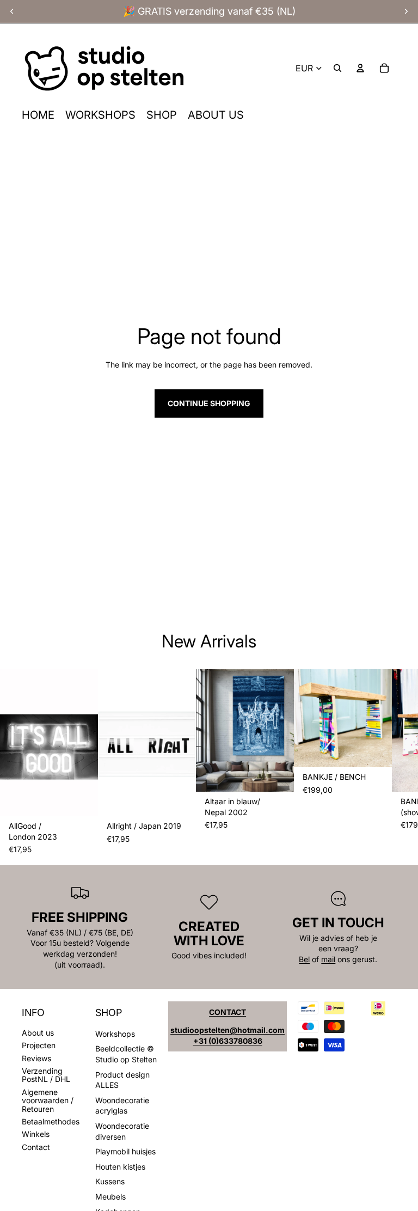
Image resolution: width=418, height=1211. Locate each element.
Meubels (110, 1196)
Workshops (115, 1033)
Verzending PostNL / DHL (46, 1075)
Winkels (36, 1134)
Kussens (110, 1181)
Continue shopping (209, 403)
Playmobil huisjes (125, 1151)
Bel (304, 959)
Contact (36, 1147)
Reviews (36, 1058)
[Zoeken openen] (337, 68)
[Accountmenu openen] (360, 68)
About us (38, 1032)
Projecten (39, 1045)
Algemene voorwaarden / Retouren (47, 1100)
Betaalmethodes (50, 1121)
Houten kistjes (120, 1166)
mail (328, 959)
